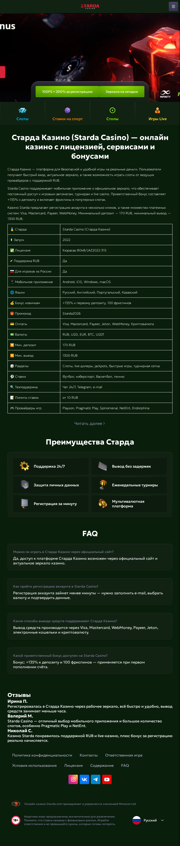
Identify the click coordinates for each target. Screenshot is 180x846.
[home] (90, 6)
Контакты (89, 755)
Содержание (102, 765)
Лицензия (73, 765)
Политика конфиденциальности (42, 755)
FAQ (125, 765)
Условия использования (34, 765)
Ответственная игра (123, 755)
